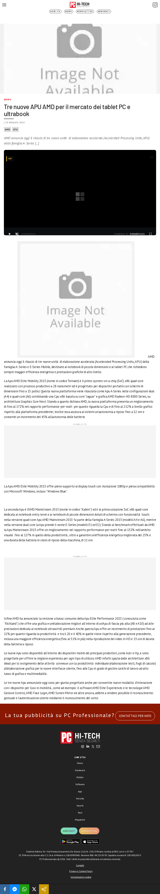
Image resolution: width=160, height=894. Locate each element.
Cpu (15, 129)
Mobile (80, 777)
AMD (7, 129)
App (80, 791)
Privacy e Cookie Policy (80, 871)
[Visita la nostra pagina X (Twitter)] (93, 747)
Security (80, 798)
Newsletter (85, 11)
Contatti (80, 865)
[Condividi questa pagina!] (44, 889)
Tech (80, 812)
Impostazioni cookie (81, 877)
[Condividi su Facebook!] (5, 889)
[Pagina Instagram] (155, 5)
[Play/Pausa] (9, 234)
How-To (55, 11)
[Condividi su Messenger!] (15, 889)
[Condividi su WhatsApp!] (24, 889)
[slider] (28, 233)
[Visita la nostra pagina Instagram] (82, 747)
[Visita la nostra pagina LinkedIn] (88, 747)
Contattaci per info (135, 716)
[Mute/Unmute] (17, 234)
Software (79, 784)
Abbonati (104, 11)
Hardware (80, 770)
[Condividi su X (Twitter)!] (34, 889)
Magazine (80, 819)
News (68, 11)
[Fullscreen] (150, 234)
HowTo (80, 805)
